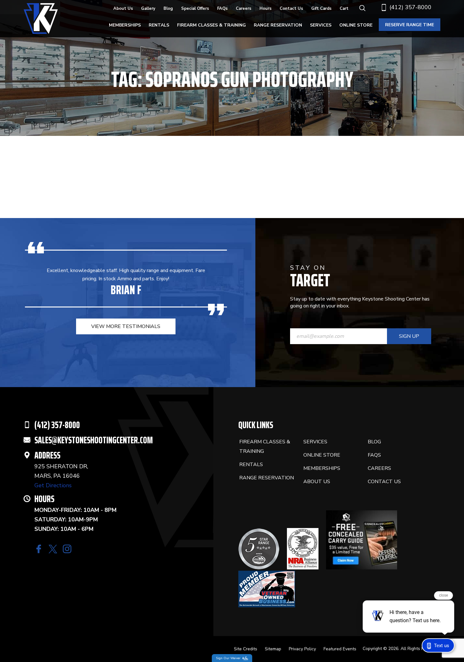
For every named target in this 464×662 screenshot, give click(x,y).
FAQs (222, 8)
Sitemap (273, 649)
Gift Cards (321, 8)
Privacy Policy (302, 649)
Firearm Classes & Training (211, 25)
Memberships (125, 25)
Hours (265, 8)
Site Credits (245, 649)
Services (320, 25)
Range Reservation (278, 25)
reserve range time (409, 25)
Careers (243, 8)
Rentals (159, 25)
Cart (344, 8)
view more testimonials (125, 326)
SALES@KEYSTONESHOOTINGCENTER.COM (93, 440)
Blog (168, 8)
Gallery (148, 8)
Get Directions (53, 485)
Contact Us (291, 8)
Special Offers (195, 8)
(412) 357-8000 (410, 7)
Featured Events (340, 649)
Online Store (355, 25)
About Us (123, 8)
